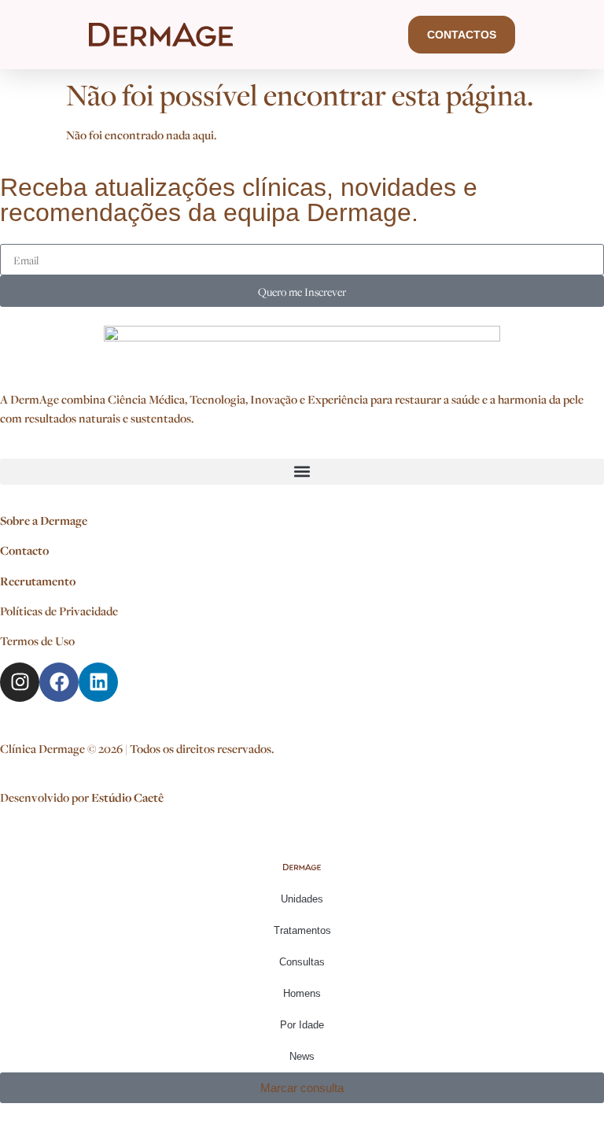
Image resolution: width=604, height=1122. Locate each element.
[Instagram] (19, 682)
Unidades (302, 899)
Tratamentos (302, 930)
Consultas (302, 962)
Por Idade (302, 1025)
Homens (302, 993)
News (302, 1056)
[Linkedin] (98, 682)
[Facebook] (59, 682)
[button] (302, 472)
